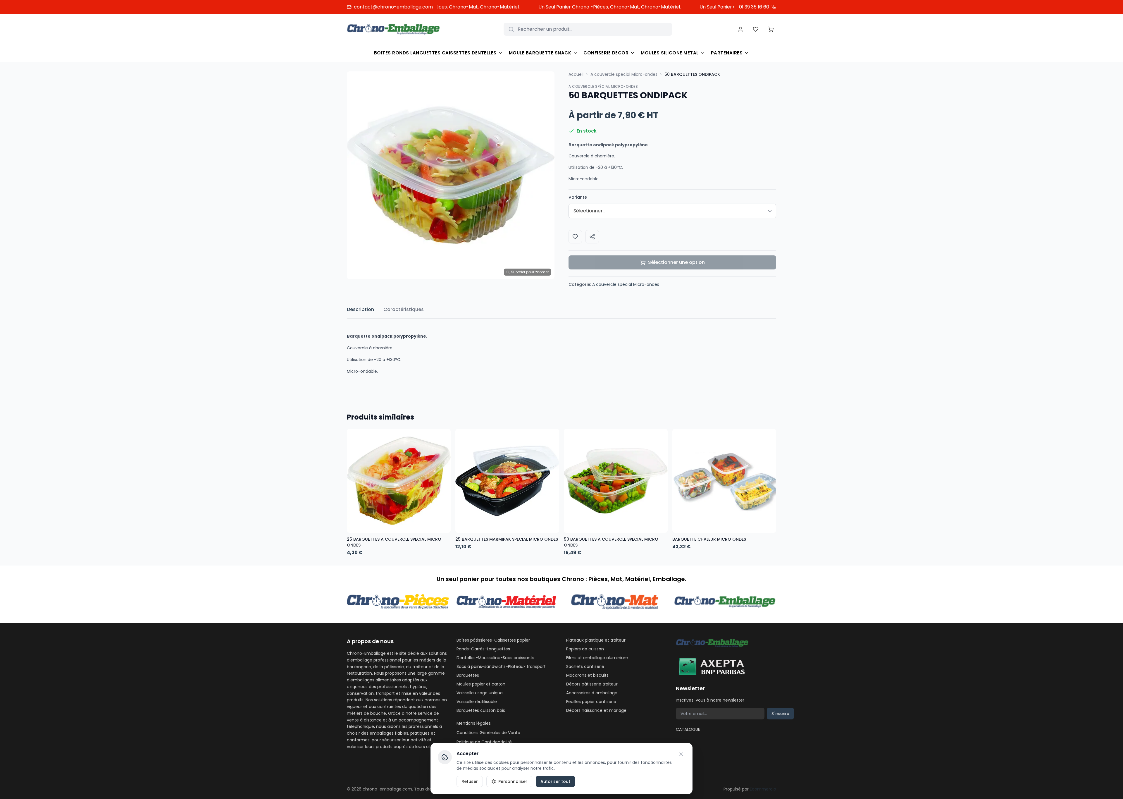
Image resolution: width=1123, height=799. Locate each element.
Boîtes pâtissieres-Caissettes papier (493, 640)
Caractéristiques (403, 309)
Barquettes (468, 675)
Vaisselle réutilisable (477, 702)
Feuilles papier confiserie (591, 702)
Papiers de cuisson (585, 649)
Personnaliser (512, 781)
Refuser (469, 781)
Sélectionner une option (676, 262)
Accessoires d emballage (591, 693)
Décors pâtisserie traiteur (592, 684)
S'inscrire (780, 713)
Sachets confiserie (585, 666)
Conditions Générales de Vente (488, 733)
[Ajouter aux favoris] (575, 236)
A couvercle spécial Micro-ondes (623, 74)
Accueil (576, 74)
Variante (578, 197)
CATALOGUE (688, 729)
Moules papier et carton (481, 684)
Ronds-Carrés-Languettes (483, 649)
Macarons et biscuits (587, 675)
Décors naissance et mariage (596, 710)
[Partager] (592, 236)
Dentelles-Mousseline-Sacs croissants (495, 658)
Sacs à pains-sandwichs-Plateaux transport (501, 666)
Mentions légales (474, 723)
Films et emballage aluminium (597, 658)
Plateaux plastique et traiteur (596, 640)
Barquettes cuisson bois (481, 710)
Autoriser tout (555, 781)
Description (360, 309)
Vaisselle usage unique (480, 693)
